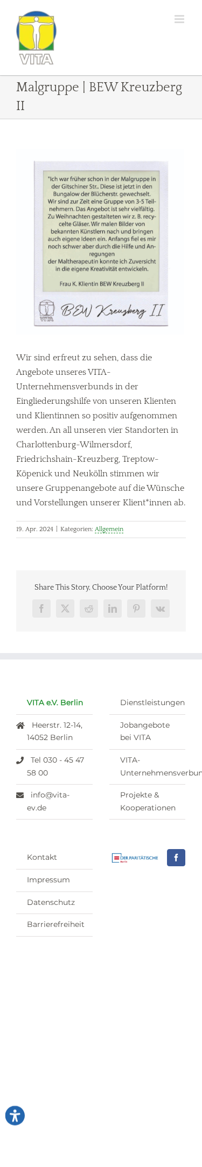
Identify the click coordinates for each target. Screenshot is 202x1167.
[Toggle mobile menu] (180, 19)
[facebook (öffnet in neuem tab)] (176, 857)
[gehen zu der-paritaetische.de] (135, 858)
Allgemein (109, 529)
